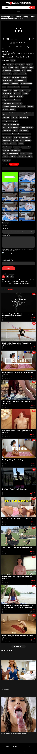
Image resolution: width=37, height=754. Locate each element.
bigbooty (12, 96)
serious (16, 74)
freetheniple (16, 70)
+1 (7, 276)
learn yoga (6, 150)
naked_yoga (17, 93)
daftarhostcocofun (26, 83)
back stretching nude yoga (10, 127)
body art (15, 130)
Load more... (18, 646)
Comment (5, 235)
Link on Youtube (13, 164)
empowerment (7, 140)
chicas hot (10, 64)
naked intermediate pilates (10, 153)
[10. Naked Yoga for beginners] (27, 216)
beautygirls (15, 77)
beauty (5, 90)
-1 (12, 276)
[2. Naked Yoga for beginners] (27, 177)
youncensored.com (16, 751)
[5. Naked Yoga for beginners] (10, 196)
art (16, 64)
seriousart (23, 74)
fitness (9, 87)
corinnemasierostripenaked (10, 83)
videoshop (20, 96)
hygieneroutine (7, 93)
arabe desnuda (23, 117)
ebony (15, 137)
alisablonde (6, 117)
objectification (7, 74)
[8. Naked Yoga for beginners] (27, 206)
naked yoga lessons (26, 153)
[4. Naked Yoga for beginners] (27, 187)
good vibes (17, 147)
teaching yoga (22, 156)
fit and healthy (7, 147)
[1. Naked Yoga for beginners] (10, 177)
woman (29, 70)
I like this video (11, 43)
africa (4, 67)
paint (23, 70)
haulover (21, 90)
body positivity (24, 130)
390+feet (30, 106)
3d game (5, 109)
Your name (5, 228)
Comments (6, 223)
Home (7, 746)
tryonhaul (25, 93)
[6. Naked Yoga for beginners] (27, 196)
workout (5, 96)
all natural (14, 117)
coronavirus (23, 67)
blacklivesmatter (8, 80)
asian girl (5, 121)
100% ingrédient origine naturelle (12, 103)
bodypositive (6, 134)
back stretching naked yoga (11, 124)
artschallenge (7, 70)
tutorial (30, 156)
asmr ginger (13, 121)
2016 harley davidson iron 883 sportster (14, 106)
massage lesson (15, 150)
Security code (6, 260)
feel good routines (25, 140)
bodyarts (21, 64)
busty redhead (26, 134)
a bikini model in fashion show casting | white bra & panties (17, 113)
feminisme (13, 143)
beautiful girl (6, 77)
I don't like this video (14, 43)
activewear (25, 87)
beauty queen (7, 130)
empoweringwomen (24, 137)
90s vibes (12, 109)
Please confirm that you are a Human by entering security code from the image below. (17, 250)
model (15, 90)
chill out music (7, 137)
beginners (24, 77)
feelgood (5, 143)
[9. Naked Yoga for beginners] (10, 216)
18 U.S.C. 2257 (27, 746)
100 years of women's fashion (11, 100)
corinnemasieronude (20, 80)
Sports (13, 60)
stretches (13, 156)
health (28, 90)
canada (31, 67)
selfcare (5, 156)
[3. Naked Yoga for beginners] (10, 187)
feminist (20, 143)
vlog (10, 90)
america (10, 67)
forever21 (16, 87)
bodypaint (29, 64)
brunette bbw (16, 134)
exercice (15, 140)
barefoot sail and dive (26, 127)
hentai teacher (26, 147)
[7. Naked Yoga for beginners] (10, 206)
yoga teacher (6, 160)
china (16, 67)
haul (4, 87)
